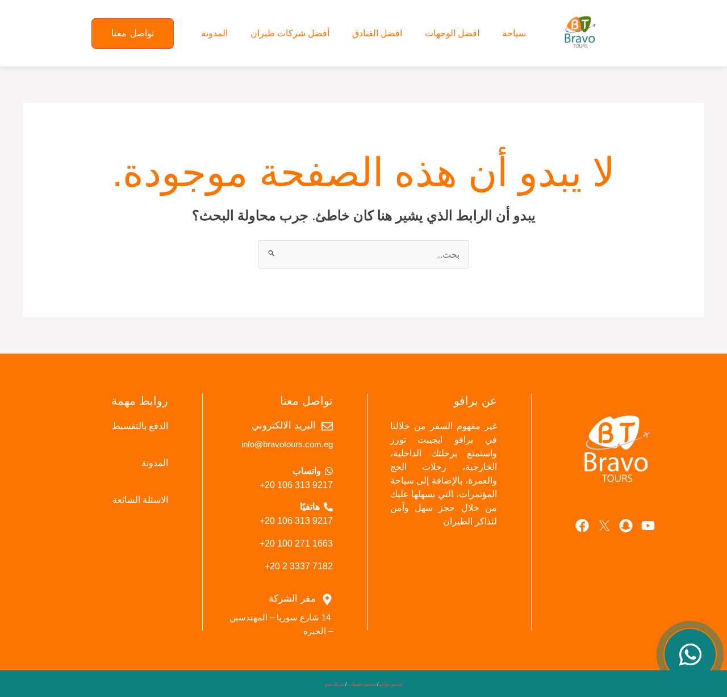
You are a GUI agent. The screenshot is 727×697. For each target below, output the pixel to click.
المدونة (214, 33)
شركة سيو (334, 684)
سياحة (514, 33)
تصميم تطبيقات (362, 684)
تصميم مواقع (391, 684)
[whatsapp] (690, 654)
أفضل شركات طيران (289, 33)
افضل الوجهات (452, 33)
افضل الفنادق (377, 33)
